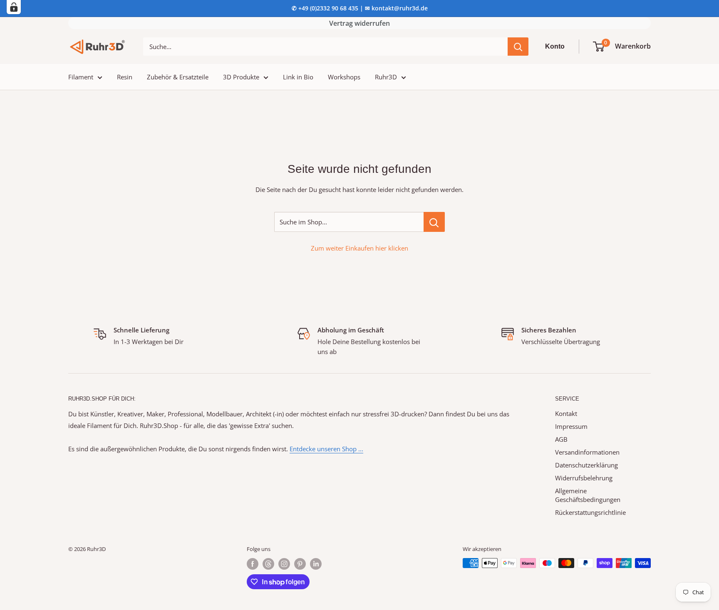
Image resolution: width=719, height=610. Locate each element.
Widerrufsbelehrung (583, 478)
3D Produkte (241, 77)
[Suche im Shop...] (434, 222)
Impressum (571, 426)
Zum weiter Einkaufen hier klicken (359, 248)
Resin (124, 77)
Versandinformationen (587, 452)
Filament (80, 77)
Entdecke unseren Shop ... (326, 449)
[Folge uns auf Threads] (268, 564)
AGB (561, 439)
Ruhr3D (386, 77)
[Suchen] (518, 46)
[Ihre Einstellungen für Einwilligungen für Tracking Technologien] (14, 7)
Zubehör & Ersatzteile (177, 77)
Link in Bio (298, 77)
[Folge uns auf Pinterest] (300, 564)
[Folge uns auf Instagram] (284, 564)
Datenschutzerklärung (586, 465)
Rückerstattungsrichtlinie (590, 512)
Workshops (344, 77)
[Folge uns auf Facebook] (252, 564)
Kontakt (566, 413)
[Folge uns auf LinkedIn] (316, 564)
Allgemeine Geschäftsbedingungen (587, 495)
